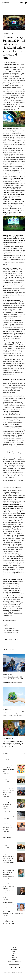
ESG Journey (17, 608)
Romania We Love (7, 472)
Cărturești (11, 459)
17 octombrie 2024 (7, 33)
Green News (17, 476)
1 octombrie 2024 (7, 738)
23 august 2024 (7, 674)
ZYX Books (11, 477)
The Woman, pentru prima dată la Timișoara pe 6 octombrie (9, 778)
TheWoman (14, 972)
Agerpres (14, 458)
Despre (14, 947)
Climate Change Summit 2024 (10, 630)
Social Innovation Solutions (10, 632)
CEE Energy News (19, 459)
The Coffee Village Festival (14, 961)
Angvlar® (14, 973)
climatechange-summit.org (11, 82)
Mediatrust (20, 480)
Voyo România (21, 474)
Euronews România (18, 463)
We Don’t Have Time (8, 476)
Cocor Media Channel (8, 461)
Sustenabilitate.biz (18, 472)
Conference (14, 957)
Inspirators (14, 467)
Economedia (18, 461)
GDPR (14, 951)
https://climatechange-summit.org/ (12, 453)
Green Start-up (19, 465)
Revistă (14, 959)
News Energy (10, 468)
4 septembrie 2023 (7, 709)
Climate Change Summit (9, 73)
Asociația (13, 955)
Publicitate (14, 949)
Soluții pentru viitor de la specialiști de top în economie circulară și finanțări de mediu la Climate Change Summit (14, 713)
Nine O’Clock (18, 468)
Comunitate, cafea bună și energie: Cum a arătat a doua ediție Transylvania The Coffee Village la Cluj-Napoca (9, 803)
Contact (14, 953)
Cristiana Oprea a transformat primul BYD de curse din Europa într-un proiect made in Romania (8, 790)
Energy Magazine (7, 463)
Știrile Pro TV (6, 474)
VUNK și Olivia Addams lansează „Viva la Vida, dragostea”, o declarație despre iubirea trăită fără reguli (8, 767)
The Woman (13, 474)
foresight (5, 613)
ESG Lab (9, 615)
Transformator (15, 601)
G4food (5, 465)
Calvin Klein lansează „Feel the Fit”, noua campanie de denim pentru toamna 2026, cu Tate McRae (8, 825)
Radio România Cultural (14, 470)
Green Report (11, 465)
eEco (23, 461)
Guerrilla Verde (7, 467)
